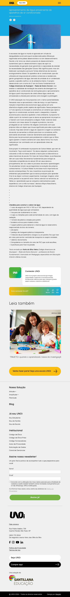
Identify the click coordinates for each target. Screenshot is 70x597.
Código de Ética (15, 434)
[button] (59, 3)
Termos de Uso (14, 550)
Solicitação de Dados (17, 447)
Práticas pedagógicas (15, 16)
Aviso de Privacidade (17, 444)
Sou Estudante (14, 418)
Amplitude (13, 395)
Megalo (58, 594)
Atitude (12, 391)
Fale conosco (14, 524)
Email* (11, 475)
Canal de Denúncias (17, 450)
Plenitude (12, 398)
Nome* (11, 469)
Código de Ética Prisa (17, 438)
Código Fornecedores (17, 441)
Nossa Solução (17, 387)
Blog (11, 404)
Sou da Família (14, 421)
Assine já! (35, 497)
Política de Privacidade (17, 548)
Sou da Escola (14, 424)
